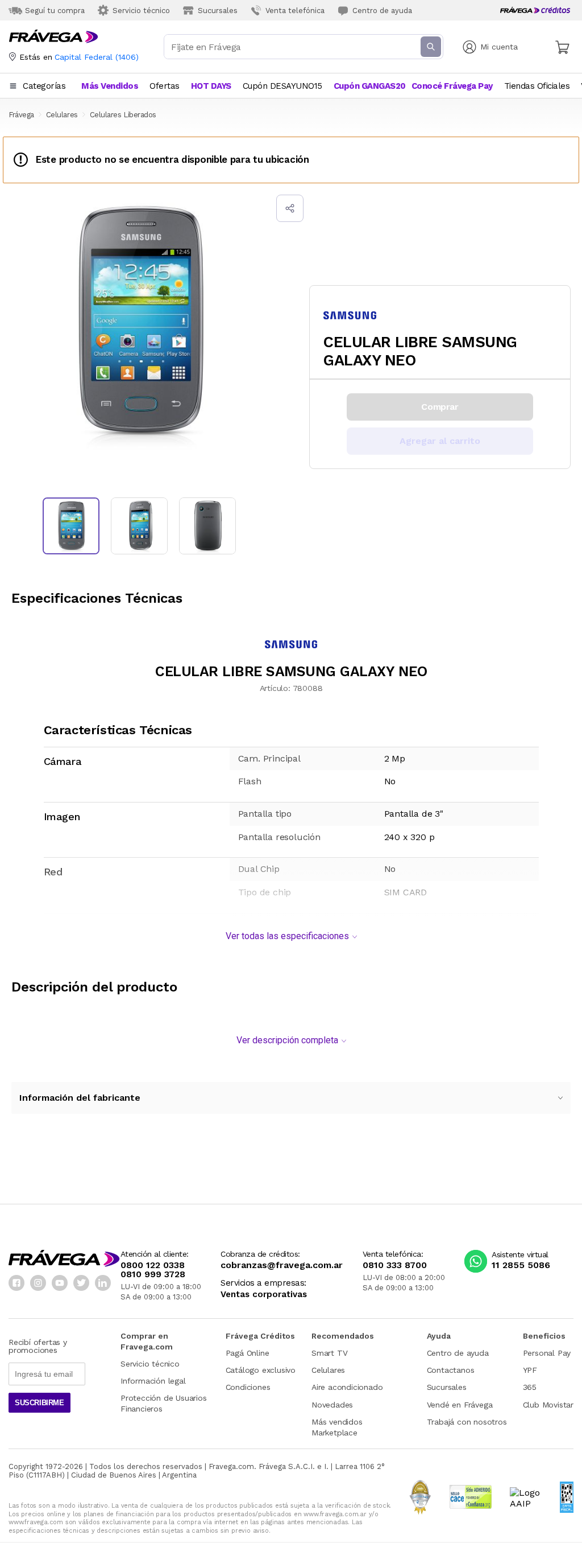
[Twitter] (81, 1283)
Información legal (153, 1380)
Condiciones (248, 1387)
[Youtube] (60, 1283)
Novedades (332, 1404)
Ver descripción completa (287, 1040)
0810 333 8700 (395, 1265)
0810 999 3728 (152, 1274)
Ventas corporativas (264, 1294)
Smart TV (329, 1352)
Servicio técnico (150, 1363)
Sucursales (447, 1387)
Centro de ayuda (458, 1352)
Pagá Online (247, 1352)
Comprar (439, 406)
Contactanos (451, 1370)
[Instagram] (38, 1283)
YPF (530, 1370)
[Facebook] (16, 1283)
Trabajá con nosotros (467, 1421)
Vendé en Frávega (460, 1404)
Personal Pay (547, 1352)
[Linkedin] (103, 1283)
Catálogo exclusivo (261, 1370)
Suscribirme (39, 1402)
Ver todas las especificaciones (287, 936)
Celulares (328, 1370)
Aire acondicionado (347, 1387)
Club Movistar (548, 1404)
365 (530, 1387)
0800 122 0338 (152, 1265)
